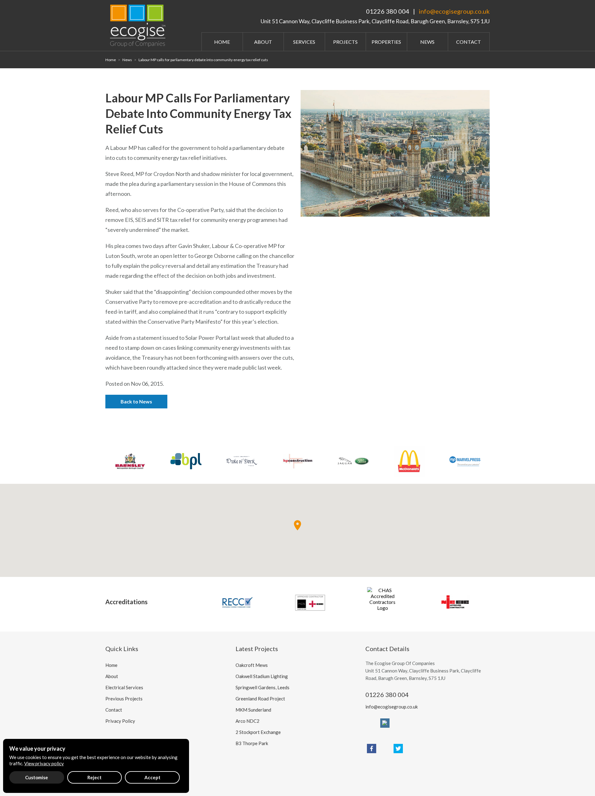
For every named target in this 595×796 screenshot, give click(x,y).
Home (222, 42)
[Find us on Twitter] (398, 748)
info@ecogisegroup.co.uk (454, 11)
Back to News (136, 401)
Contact (468, 42)
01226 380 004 (387, 11)
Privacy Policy (120, 721)
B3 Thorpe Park (252, 743)
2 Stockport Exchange (258, 732)
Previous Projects (124, 698)
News (427, 42)
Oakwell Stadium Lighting (262, 676)
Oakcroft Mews (252, 665)
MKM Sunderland (253, 710)
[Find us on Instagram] (385, 723)
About (263, 42)
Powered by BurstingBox (128, 772)
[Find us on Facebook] (371, 748)
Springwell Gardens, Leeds (262, 687)
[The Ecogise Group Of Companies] (139, 25)
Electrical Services (124, 687)
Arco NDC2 (247, 721)
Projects (345, 42)
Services (304, 42)
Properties (386, 42)
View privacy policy (44, 763)
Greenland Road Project (260, 698)
